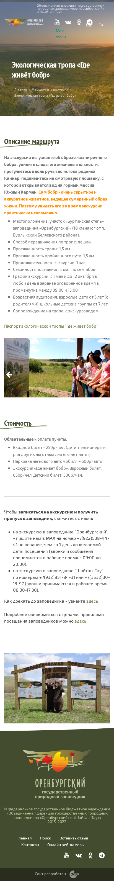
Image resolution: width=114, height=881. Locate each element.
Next (105, 375)
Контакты (30, 845)
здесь (92, 600)
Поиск (45, 838)
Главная (24, 838)
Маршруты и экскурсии (50, 89)
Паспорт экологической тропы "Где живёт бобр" (51, 325)
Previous (9, 375)
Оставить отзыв (73, 838)
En (101, 24)
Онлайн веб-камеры (65, 845)
